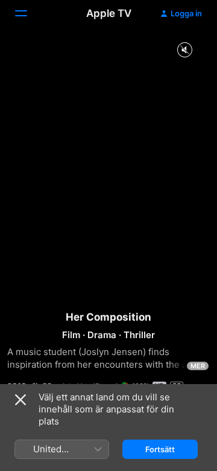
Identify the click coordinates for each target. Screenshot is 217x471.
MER (197, 366)
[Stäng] (20, 399)
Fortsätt (160, 449)
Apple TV (108, 13)
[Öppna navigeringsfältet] (28, 13)
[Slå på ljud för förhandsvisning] (184, 50)
